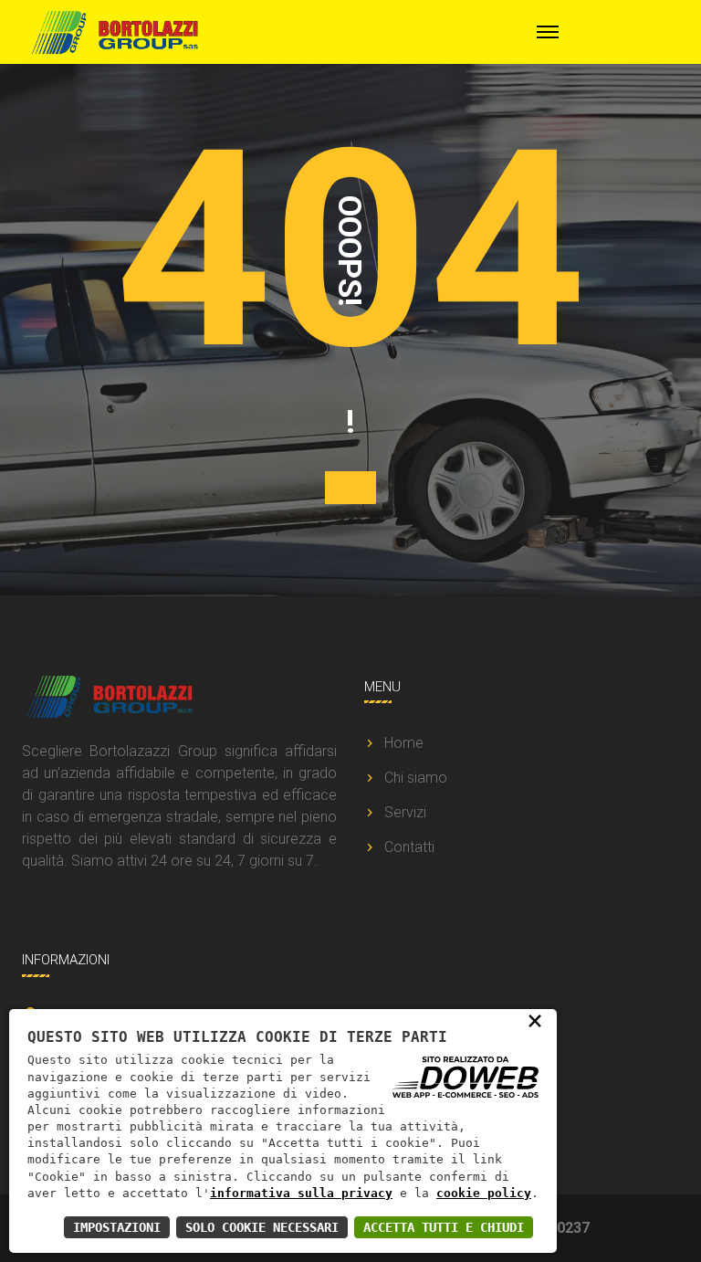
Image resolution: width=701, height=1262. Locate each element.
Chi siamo (415, 777)
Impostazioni (117, 1227)
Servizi (405, 812)
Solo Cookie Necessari (262, 1227)
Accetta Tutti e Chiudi (443, 1227)
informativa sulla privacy (301, 1193)
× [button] (535, 1020)
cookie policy (483, 1193)
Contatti (409, 847)
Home (404, 743)
